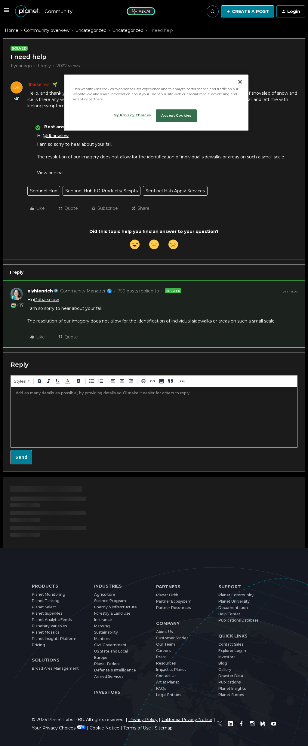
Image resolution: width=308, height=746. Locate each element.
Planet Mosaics (45, 632)
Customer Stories (172, 638)
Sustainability (106, 632)
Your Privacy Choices (54, 728)
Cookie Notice (104, 728)
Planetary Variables (49, 626)
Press (161, 657)
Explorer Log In (232, 650)
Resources (166, 663)
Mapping (102, 626)
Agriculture (104, 594)
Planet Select (44, 607)
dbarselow (38, 84)
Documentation (233, 607)
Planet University (234, 601)
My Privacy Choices (132, 115)
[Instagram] (252, 723)
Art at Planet (167, 682)
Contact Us (166, 676)
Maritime (102, 638)
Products (45, 586)
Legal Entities (168, 694)
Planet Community (236, 595)
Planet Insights (232, 688)
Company (168, 623)
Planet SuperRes (47, 613)
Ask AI (144, 11)
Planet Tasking (46, 600)
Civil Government (110, 645)
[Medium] (262, 723)
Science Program (110, 600)
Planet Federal (107, 664)
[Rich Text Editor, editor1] (154, 417)
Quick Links (233, 636)
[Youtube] (273, 723)
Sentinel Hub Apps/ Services (175, 191)
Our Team (165, 644)
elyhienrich (40, 291)
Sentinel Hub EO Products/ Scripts (101, 191)
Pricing (38, 645)
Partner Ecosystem (174, 601)
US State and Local (111, 651)
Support (229, 586)
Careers (163, 650)
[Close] (240, 81)
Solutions (46, 660)
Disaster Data (230, 676)
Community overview (46, 30)
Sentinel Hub (43, 191)
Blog (222, 663)
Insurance (103, 619)
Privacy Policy (143, 719)
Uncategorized (90, 30)
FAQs (161, 688)
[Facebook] (241, 723)
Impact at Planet (171, 669)
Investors (107, 692)
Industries (108, 586)
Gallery (224, 669)
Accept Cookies (176, 115)
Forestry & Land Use (112, 613)
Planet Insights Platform (54, 638)
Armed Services (108, 676)
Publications (229, 682)
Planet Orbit (167, 595)
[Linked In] (230, 723)
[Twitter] (219, 723)
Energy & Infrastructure (115, 607)
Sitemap (164, 728)
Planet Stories (231, 694)
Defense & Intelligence (115, 670)
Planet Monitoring (48, 594)
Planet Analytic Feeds (52, 619)
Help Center (229, 614)
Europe (100, 657)
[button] (6, 12)
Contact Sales (230, 644)
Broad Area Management (55, 668)
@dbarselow (56, 135)
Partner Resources (173, 607)
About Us (164, 631)
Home (11, 30)
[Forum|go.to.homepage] (43, 11)
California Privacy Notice (187, 719)
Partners (168, 586)
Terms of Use (137, 728)
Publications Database (238, 620)
